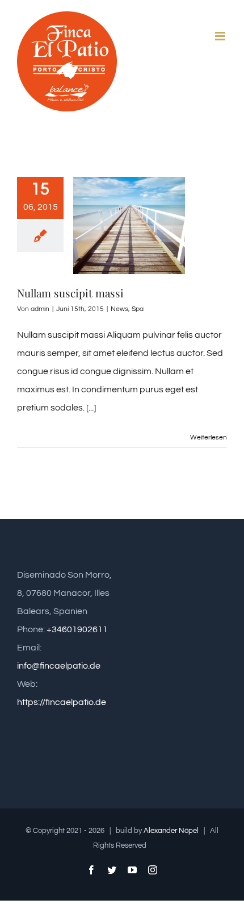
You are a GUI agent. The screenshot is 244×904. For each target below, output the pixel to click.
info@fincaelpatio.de (58, 665)
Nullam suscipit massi (70, 292)
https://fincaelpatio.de (61, 702)
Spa (138, 309)
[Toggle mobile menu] (221, 36)
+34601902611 (77, 629)
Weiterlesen (208, 437)
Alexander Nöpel (171, 831)
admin (40, 309)
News (119, 309)
